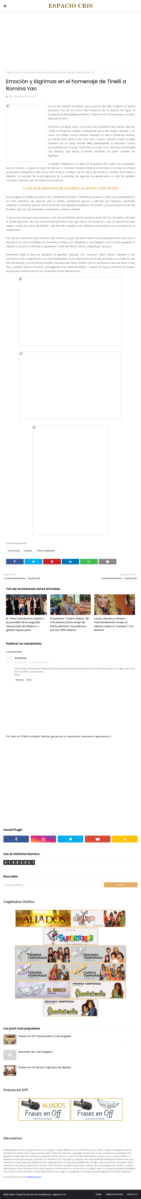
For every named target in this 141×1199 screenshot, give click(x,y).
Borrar (29, 680)
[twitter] (70, 839)
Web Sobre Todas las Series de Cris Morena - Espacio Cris (34, 1194)
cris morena (29, 72)
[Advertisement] (70, 41)
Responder (20, 680)
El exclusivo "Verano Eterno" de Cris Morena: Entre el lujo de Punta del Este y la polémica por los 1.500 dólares (69, 624)
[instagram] (43, 839)
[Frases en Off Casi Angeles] (96, 1119)
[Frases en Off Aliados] (44, 1119)
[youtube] (97, 839)
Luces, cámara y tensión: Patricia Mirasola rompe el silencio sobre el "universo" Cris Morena (113, 624)
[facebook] (16, 839)
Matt (10, 96)
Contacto (132, 1194)
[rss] (125, 839)
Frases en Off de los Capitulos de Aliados (44, 1067)
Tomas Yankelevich (45, 550)
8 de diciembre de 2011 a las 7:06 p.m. (32, 662)
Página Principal (13, 72)
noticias (28, 550)
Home (98, 1194)
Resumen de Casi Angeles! (35, 1052)
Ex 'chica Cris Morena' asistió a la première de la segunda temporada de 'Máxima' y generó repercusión (25, 624)
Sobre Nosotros (114, 1194)
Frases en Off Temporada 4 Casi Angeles (44, 1036)
